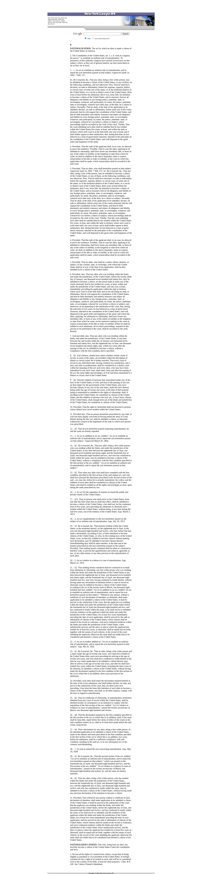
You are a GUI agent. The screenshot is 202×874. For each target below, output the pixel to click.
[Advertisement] (101, 6)
